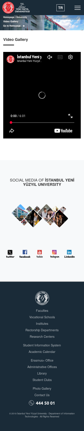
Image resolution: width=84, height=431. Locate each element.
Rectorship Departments (42, 330)
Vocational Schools (42, 317)
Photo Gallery (42, 388)
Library (42, 373)
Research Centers (42, 336)
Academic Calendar (42, 351)
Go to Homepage (12, 25)
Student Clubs (42, 380)
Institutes (42, 323)
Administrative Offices (42, 367)
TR (60, 7)
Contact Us (42, 395)
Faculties (42, 310)
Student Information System (42, 345)
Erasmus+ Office (42, 360)
